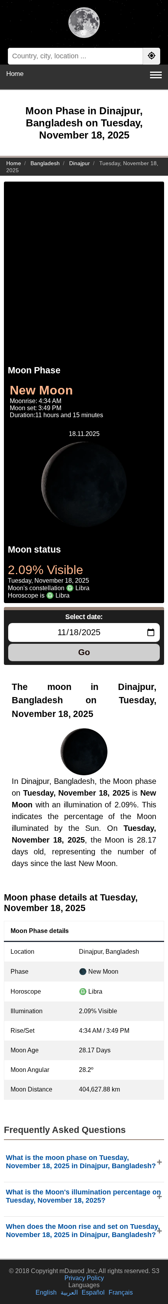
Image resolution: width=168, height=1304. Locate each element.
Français (121, 1292)
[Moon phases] (84, 23)
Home (14, 73)
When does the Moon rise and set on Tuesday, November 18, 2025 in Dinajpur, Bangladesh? (83, 1231)
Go (84, 652)
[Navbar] (156, 75)
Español (93, 1292)
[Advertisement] (84, 266)
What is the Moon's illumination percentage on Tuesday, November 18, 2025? (83, 1196)
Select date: (84, 617)
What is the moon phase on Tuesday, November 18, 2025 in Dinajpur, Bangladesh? (81, 1162)
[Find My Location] (151, 56)
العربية (69, 1292)
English (46, 1292)
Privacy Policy (84, 1278)
